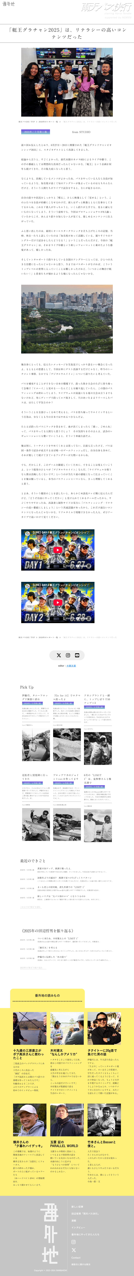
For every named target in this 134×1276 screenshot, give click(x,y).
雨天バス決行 (104, 6)
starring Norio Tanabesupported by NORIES (117, 15)
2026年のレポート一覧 (48, 122)
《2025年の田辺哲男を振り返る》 (47, 930)
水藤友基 (71, 666)
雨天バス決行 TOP (27, 122)
